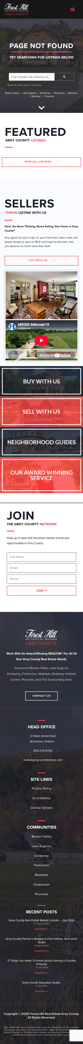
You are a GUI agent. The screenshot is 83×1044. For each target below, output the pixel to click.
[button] (72, 9)
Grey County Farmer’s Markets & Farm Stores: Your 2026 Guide (41, 940)
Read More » (41, 928)
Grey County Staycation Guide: (41, 982)
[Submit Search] (64, 77)
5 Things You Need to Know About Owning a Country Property (42, 962)
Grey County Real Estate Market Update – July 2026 (42, 920)
